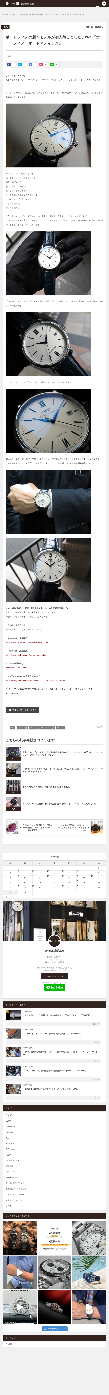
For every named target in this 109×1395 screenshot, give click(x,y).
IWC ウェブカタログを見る (23, 710)
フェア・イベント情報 (15, 1194)
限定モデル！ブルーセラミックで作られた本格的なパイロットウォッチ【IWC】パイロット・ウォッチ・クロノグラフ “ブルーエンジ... (62, 753)
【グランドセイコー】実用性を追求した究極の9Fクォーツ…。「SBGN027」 (55, 1071)
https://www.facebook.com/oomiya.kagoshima (26, 655)
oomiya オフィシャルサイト (55, 976)
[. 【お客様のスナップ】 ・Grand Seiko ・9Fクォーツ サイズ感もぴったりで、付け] (20, 1272)
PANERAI (10, 1143)
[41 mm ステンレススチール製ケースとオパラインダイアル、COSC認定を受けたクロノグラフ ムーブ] (54, 1272)
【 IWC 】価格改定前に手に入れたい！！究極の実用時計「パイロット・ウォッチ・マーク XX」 (60, 1053)
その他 (8, 1206)
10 (25, 878)
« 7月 (5, 897)
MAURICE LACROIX (14, 1161)
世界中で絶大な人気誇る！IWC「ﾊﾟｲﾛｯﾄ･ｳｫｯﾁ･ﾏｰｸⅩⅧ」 (47, 787)
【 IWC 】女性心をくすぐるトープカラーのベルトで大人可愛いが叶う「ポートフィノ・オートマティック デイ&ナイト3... (63, 770)
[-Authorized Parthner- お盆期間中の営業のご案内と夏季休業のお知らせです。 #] (54, 1238)
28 (84, 888)
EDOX (8, 1121)
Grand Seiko (11, 1127)
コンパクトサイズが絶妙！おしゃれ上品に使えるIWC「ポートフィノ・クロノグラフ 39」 (60, 804)
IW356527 (60, 728)
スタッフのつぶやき (14, 1200)
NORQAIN (10, 1166)
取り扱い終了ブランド (15, 1183)
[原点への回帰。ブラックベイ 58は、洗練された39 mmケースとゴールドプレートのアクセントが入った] (54, 1307)
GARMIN (9, 1132)
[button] (104, 3)
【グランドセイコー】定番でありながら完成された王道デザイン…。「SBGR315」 (57, 1015)
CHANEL (9, 1115)
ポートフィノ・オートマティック (42, 728)
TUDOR (9, 1155)
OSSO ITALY (11, 1172)
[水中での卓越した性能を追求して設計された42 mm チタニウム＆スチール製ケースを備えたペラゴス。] (89, 1272)
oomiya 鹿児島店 (54, 950)
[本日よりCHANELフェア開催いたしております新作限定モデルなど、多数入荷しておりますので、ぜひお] (20, 1307)
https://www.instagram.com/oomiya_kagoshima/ (27, 642)
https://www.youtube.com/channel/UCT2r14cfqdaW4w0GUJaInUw (35, 680)
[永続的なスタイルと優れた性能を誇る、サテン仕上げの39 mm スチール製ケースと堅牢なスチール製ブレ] (20, 1238)
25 (40, 888)
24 (25, 888)
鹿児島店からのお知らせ (16, 1189)
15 (99, 878)
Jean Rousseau (12, 1177)
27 (69, 888)
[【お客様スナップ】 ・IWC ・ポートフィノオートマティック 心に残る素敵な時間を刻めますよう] (89, 1307)
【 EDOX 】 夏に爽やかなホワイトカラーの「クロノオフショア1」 (51, 1089)
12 (54, 878)
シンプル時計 (22, 728)
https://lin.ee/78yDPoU (16, 668)
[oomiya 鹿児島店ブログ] (24, 3)
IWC (6, 27)
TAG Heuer (10, 1149)
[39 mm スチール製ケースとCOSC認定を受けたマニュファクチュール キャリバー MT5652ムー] (89, 1238)
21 (84, 883)
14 (84, 878)
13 (69, 878)
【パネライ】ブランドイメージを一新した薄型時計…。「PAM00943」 (52, 1034)
